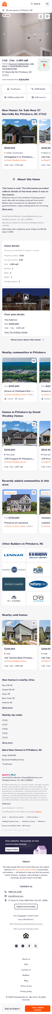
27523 (4, 733)
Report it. (38, 812)
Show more (7, 209)
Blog (26, 980)
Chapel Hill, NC (8, 689)
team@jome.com (15, 896)
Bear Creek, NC (8, 698)
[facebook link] (29, 946)
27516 (4, 729)
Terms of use (26, 986)
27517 (4, 724)
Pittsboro (41, 821)
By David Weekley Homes (13, 759)
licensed (22, 916)
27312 (4, 720)
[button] (26, 845)
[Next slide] (47, 34)
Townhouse (7, 764)
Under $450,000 (9, 755)
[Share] (40, 16)
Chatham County (28, 821)
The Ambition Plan (9, 69)
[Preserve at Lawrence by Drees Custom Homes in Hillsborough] (19, 502)
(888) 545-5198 (14, 892)
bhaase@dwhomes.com (32, 216)
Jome (4, 817)
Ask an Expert (12, 1008)
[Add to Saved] (47, 16)
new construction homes (25, 869)
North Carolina (32, 817)
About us (26, 959)
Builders (26, 975)
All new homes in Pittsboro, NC (19, 10)
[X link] (35, 946)
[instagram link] (16, 946)
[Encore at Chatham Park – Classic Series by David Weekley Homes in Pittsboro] (19, 371)
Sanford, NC (7, 702)
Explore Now (12, 849)
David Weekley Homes (19, 66)
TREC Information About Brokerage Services (26, 924)
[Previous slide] (4, 34)
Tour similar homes (37, 1008)
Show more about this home (26, 339)
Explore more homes (26, 906)
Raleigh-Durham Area (10, 821)
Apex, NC (6, 694)
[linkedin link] (22, 946)
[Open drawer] (47, 3)
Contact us (26, 970)
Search (37, 4)
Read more (6, 803)
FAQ (26, 964)
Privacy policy (26, 991)
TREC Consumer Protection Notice (26, 929)
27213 (4, 737)
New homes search (16, 817)
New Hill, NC (7, 685)
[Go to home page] (4, 3)
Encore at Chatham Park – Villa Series (16, 826)
